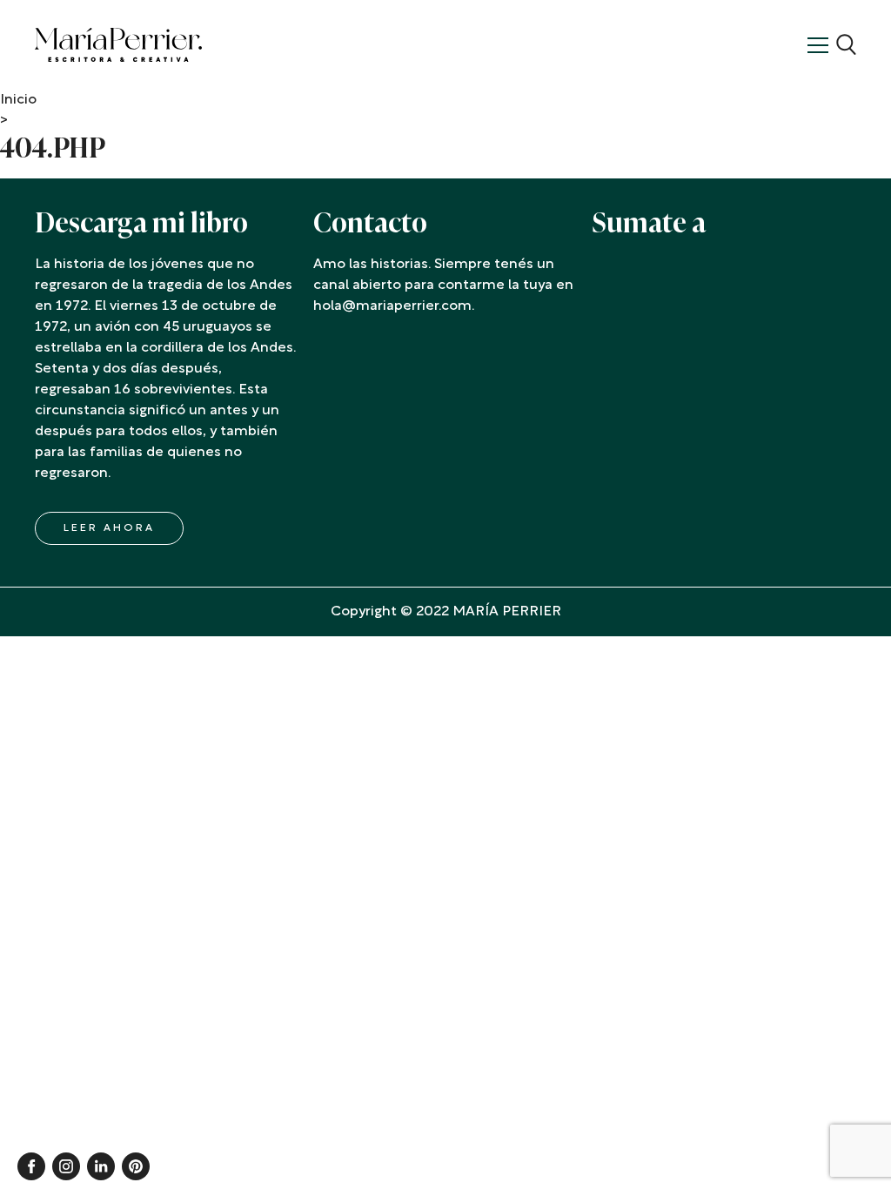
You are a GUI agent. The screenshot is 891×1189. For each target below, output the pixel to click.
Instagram (66, 1166)
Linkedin (101, 1166)
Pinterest (136, 1166)
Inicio (18, 100)
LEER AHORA (109, 528)
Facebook (31, 1166)
